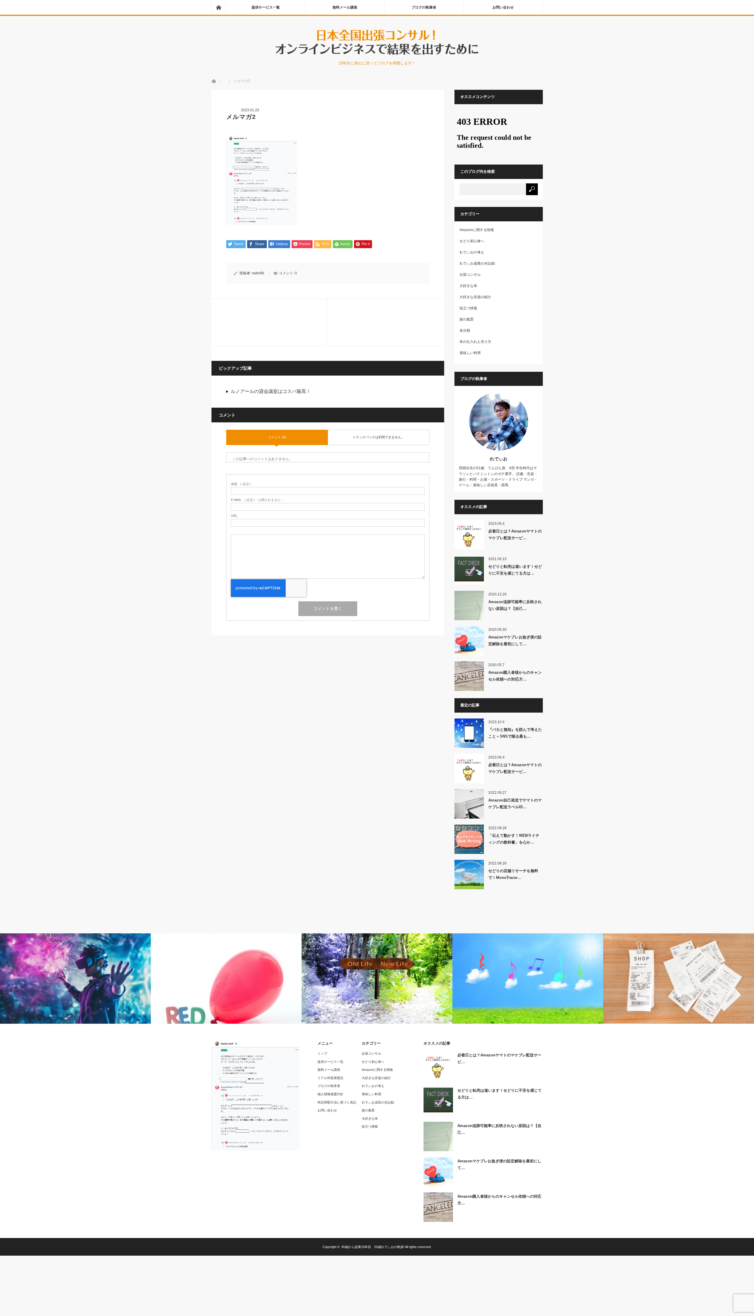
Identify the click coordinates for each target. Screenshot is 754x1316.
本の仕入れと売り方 (475, 342)
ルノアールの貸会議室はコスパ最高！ (271, 391)
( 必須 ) (241, 484)
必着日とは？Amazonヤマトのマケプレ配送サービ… (515, 534)
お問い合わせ (503, 7)
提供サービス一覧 (266, 7)
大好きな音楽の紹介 (475, 297)
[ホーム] (218, 7)
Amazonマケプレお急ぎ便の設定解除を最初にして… (515, 640)
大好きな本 (468, 286)
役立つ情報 (468, 308)
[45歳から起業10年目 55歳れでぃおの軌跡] (377, 54)
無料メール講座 (345, 7)
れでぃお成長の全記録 (477, 263)
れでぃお (498, 458)
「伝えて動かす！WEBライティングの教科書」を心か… (513, 838)
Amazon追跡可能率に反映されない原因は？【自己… (515, 605)
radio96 (258, 273)
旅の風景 (466, 319)
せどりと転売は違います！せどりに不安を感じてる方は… (515, 569)
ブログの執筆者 (423, 7)
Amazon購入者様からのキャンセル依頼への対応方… (515, 675)
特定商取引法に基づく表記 (337, 1102)
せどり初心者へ (471, 241)
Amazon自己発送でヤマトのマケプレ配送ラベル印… (515, 803)
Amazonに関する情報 (476, 230)
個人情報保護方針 (330, 1094)
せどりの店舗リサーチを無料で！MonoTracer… (513, 874)
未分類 (464, 330)
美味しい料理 (470, 353)
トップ (322, 1053)
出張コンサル (470, 275)
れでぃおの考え (471, 252)
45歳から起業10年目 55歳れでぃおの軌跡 (372, 1247)
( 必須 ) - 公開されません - (257, 500)
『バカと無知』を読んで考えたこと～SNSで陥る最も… (515, 733)
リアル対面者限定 (330, 1078)
